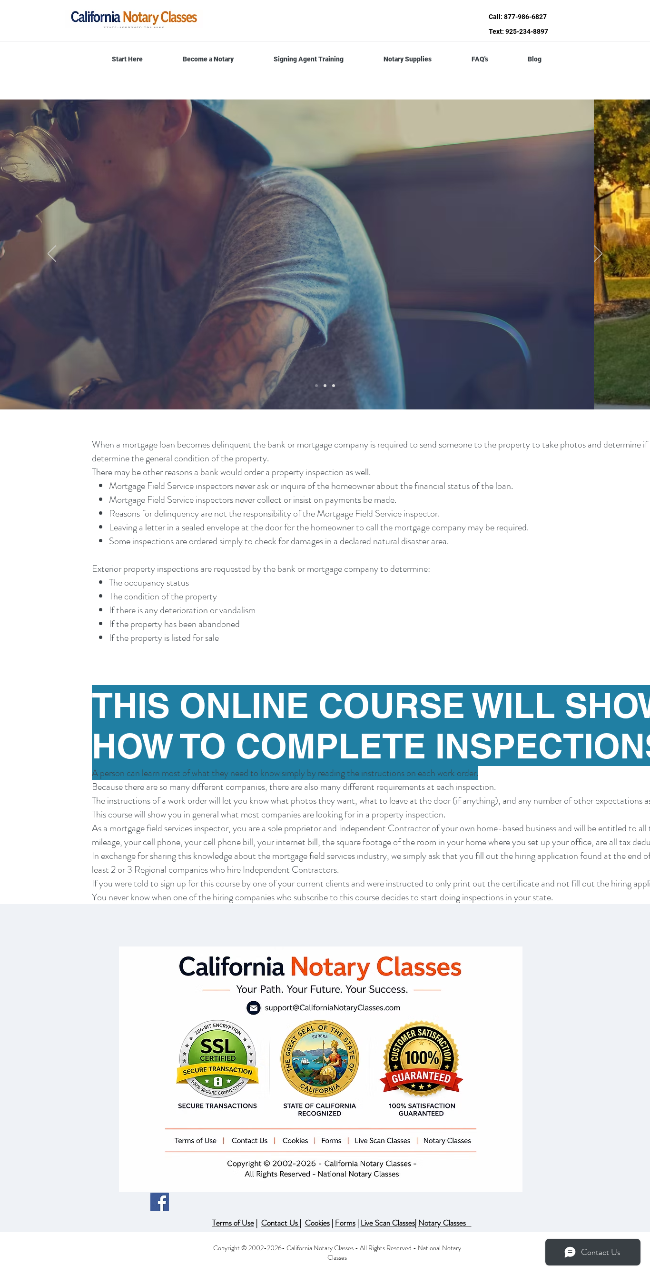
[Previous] (52, 254)
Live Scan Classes (388, 1222)
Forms (345, 1222)
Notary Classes (445, 1222)
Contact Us (280, 1222)
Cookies (317, 1222)
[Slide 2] (316, 385)
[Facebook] (159, 1202)
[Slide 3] (325, 385)
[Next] (598, 254)
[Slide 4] (333, 385)
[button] (208, 59)
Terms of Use (233, 1222)
